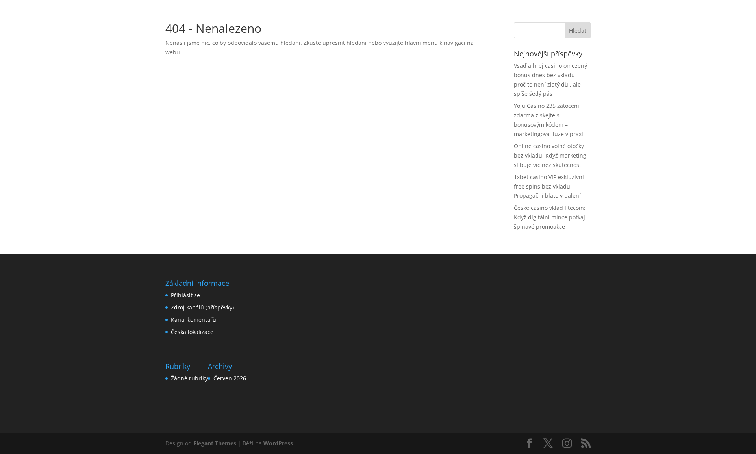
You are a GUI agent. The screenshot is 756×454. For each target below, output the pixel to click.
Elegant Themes (214, 443)
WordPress (278, 443)
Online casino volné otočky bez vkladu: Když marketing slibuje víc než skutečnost (550, 155)
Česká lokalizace (192, 331)
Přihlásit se (185, 295)
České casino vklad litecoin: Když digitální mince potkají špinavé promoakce (550, 217)
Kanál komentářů (193, 319)
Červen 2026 (229, 378)
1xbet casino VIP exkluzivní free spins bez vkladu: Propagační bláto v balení (549, 186)
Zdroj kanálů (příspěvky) (202, 307)
